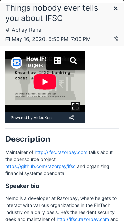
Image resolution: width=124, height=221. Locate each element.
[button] (116, 8)
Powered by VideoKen (31, 117)
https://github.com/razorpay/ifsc (40, 166)
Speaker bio (22, 185)
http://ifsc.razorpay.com (61, 152)
